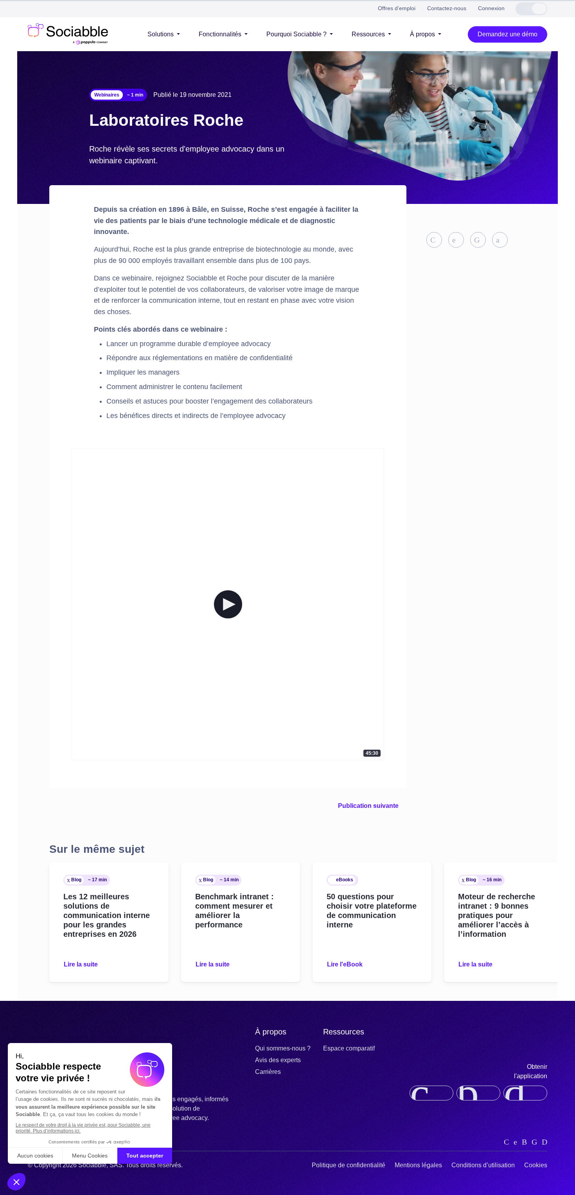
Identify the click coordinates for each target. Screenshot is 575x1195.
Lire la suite (81, 964)
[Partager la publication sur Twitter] (456, 240)
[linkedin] (506, 1141)
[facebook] (534, 1141)
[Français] (539, 8)
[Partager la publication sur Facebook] (478, 240)
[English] (523, 8)
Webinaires (106, 95)
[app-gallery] (478, 1093)
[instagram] (524, 1141)
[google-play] (525, 1093)
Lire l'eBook (345, 964)
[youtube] (544, 1141)
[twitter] (515, 1141)
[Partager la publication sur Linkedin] (434, 240)
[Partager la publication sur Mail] (500, 240)
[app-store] (431, 1093)
